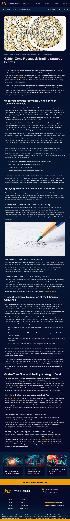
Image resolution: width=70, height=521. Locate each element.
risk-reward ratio (43, 439)
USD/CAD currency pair (15, 398)
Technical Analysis (15, 54)
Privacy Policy (23, 508)
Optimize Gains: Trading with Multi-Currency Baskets (57, 471)
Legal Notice (24, 505)
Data (10, 502)
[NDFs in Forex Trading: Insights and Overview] (13, 461)
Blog (10, 505)
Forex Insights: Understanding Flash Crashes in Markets (34, 471)
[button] (59, 9)
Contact (23, 502)
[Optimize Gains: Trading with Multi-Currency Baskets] (57, 461)
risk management (21, 95)
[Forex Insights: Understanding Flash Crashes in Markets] (35, 461)
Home (24, 3)
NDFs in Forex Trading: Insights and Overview (12, 472)
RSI (32, 284)
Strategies (38, 3)
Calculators (47, 3)
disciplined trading (50, 291)
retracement (20, 77)
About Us (65, 3)
